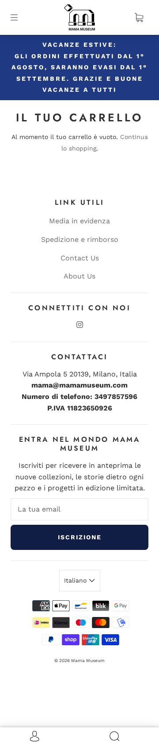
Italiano (76, 580)
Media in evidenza (79, 221)
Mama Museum (88, 660)
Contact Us (80, 258)
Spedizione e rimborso (79, 239)
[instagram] (79, 325)
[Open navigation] (20, 18)
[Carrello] (138, 17)
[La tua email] (79, 509)
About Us (79, 276)
